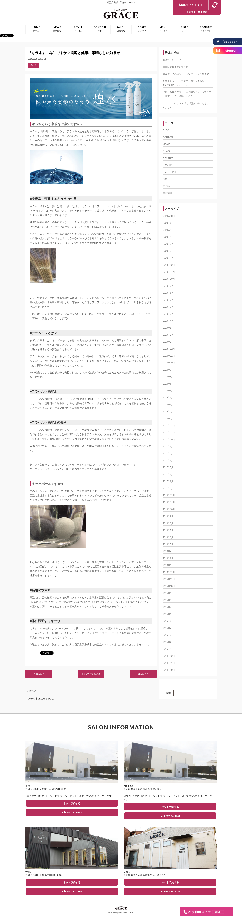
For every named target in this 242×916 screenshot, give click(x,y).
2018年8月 (168, 376)
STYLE (78, 29)
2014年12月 (169, 656)
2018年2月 (168, 411)
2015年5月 (168, 621)
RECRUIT (206, 29)
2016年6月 (168, 537)
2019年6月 (168, 307)
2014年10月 (169, 670)
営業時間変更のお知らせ (175, 67)
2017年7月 (168, 453)
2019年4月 (168, 321)
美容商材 (167, 193)
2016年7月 (168, 530)
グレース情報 (170, 172)
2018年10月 (169, 362)
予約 (165, 179)
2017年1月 (168, 488)
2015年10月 (169, 586)
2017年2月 (168, 481)
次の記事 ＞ (143, 674)
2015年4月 (168, 628)
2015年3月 (168, 635)
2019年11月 (169, 272)
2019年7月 (168, 300)
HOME (36, 29)
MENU (163, 29)
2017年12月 (169, 425)
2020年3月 (168, 244)
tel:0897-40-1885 (72, 891)
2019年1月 (168, 341)
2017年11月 (169, 432)
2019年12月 (169, 265)
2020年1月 (168, 258)
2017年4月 (168, 474)
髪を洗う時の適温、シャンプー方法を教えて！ (187, 74)
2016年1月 (168, 565)
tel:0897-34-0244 (72, 812)
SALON (121, 29)
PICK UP (167, 165)
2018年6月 (168, 383)
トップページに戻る (91, 674)
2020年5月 (168, 230)
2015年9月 (168, 593)
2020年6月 (168, 223)
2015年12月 (169, 572)
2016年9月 (168, 516)
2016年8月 (168, 523)
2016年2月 (168, 558)
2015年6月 (168, 614)
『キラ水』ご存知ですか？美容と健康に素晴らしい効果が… (76, 53)
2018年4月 (168, 397)
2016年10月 (169, 509)
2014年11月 (169, 663)
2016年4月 (168, 551)
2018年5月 (168, 390)
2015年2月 (168, 642)
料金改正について (172, 60)
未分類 (33, 65)
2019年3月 (168, 327)
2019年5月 (168, 314)
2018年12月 (169, 349)
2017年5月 (168, 467)
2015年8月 (168, 600)
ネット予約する (72, 803)
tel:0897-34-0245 (170, 891)
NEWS (57, 29)
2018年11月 (169, 355)
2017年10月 (169, 439)
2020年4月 (168, 237)
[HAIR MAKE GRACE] (121, 13)
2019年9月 (168, 286)
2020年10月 (169, 216)
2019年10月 (169, 279)
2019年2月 (168, 335)
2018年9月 (168, 369)
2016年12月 (169, 495)
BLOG (184, 29)
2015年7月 (168, 607)
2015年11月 (169, 579)
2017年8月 (168, 446)
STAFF (142, 29)
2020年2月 (168, 251)
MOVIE (166, 144)
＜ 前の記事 (38, 674)
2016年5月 (168, 544)
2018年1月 (168, 418)
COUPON (100, 29)
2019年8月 (168, 293)
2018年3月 (168, 404)
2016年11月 (169, 502)
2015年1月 (168, 649)
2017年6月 (168, 460)
